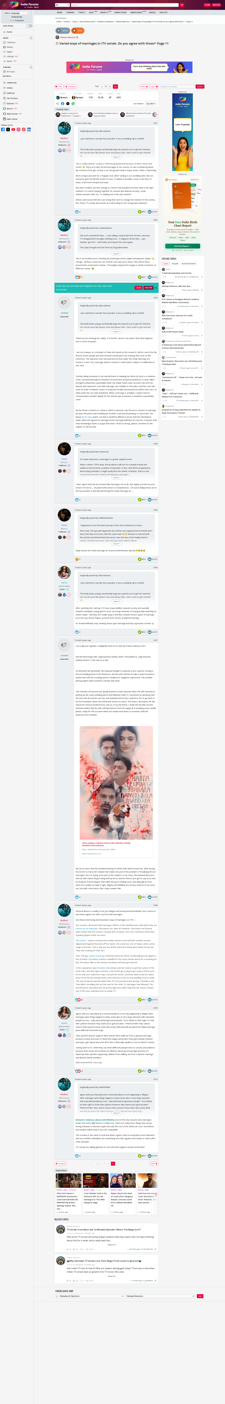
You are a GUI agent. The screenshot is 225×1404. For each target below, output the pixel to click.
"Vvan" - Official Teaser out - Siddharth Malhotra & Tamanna (180, 395)
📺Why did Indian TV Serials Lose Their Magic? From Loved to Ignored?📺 (104, 1260)
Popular (175, 263)
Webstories (136, 12)
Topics (81, 12)
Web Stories (12, 114)
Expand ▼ (112, 1245)
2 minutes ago (184, 322)
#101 (155, 123)
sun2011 (195, 368)
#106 (155, 567)
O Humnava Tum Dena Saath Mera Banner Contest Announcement (181, 346)
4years (64, 97)
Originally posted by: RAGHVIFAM (95, 1087)
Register (216, 5)
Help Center (12, 119)
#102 (155, 220)
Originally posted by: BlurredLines (95, 131)
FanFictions (120, 12)
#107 (155, 640)
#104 (155, 444)
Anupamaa (169, 406)
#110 (155, 1079)
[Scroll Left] (57, 114)
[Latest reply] (155, 1249)
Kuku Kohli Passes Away (173, 331)
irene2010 (195, 400)
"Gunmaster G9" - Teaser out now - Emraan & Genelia (182, 379)
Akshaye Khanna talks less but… (177, 286)
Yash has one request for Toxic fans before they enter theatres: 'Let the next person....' (149, 1198)
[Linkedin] (29, 129)
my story (88, 417)
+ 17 (68, 471)
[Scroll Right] (155, 114)
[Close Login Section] (156, 288)
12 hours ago (181, 352)
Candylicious (194, 277)
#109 (155, 1008)
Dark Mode (8, 26)
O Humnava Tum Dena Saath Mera (178, 341)
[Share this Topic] (57, 103)
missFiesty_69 (193, 352)
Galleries (11, 93)
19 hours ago (185, 368)
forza (196, 336)
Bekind (196, 290)
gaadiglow (149, 1280)
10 (108, 1163)
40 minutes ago (181, 277)
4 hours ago (186, 290)
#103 (155, 297)
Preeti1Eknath (147, 1249)
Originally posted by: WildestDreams (96, 518)
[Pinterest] (24, 129)
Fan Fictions (12, 98)
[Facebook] (3, 129)
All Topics (11, 71)
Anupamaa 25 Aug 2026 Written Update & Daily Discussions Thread (181, 411)
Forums (7, 67)
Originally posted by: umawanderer (96, 228)
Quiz (91, 12)
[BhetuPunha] (74, 97)
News (5, 38)
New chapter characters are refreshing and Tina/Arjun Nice (182, 363)
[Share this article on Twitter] (68, 103)
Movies (10, 47)
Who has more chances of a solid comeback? (177, 317)
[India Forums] (24, 5)
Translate (19, 20)
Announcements (189, 263)
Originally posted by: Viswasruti (94, 451)
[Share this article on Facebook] (62, 103)
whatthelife (194, 417)
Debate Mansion (68, 37)
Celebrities (12, 82)
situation (101, 968)
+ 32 (68, 150)
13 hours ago (187, 336)
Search (200, 86)
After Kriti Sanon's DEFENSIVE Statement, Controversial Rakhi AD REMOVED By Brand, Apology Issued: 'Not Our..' (67, 1201)
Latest (165, 263)
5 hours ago (182, 417)
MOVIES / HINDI (62, 1190)
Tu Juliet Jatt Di (170, 357)
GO (182, 5)
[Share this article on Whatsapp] (73, 103)
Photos (163, 12)
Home (9, 32)
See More (7, 76)
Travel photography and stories (176, 273)
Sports (9, 61)
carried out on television (87, 928)
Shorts (10, 108)
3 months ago (134, 1249)
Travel (167, 269)
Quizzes (10, 103)
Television (11, 42)
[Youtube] (13, 129)
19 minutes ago (183, 306)
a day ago (185, 384)
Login (207, 5)
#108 (155, 905)
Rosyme (196, 322)
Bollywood (169, 282)
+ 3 (69, 595)
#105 (155, 510)
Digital (9, 52)
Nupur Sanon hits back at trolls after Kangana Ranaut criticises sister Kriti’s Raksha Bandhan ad (122, 1199)
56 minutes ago (182, 400)
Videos (10, 88)
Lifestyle (10, 56)
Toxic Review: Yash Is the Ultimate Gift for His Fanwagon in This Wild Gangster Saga (95, 1198)
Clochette (195, 306)
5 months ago (136, 1280)
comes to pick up (96, 955)
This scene (80, 940)
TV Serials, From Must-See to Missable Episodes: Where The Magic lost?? (104, 1229)
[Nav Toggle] (4, 5)
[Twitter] (8, 129)
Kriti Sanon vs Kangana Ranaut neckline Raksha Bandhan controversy (180, 301)
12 (118, 1163)
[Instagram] (18, 129)
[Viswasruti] (58, 97)
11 (113, 1163)
